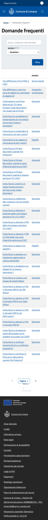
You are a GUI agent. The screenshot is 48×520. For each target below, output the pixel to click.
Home (6, 22)
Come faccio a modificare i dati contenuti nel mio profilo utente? (16, 202)
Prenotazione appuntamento (17, 455)
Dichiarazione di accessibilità (17, 444)
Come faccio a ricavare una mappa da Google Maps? (15, 279)
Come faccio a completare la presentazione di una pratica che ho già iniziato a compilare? (15, 121)
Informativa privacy (12, 434)
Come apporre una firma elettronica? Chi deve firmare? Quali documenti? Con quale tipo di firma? (15, 106)
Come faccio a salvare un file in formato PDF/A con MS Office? (15, 289)
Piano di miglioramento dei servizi (19, 492)
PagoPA (35, 139)
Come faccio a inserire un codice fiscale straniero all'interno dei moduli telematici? (14, 188)
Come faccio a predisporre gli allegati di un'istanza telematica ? (16, 269)
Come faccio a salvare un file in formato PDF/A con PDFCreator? (15, 313)
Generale (36, 101)
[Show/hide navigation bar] (4, 11)
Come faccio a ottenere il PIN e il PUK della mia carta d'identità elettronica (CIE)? (16, 237)
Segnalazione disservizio (15, 487)
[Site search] (42, 11)
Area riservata (10, 423)
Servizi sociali (38, 81)
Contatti (7, 450)
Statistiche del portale (14, 466)
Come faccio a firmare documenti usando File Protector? (13, 151)
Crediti (7, 429)
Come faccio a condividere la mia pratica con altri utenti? (15, 133)
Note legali (8, 439)
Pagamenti (8, 476)
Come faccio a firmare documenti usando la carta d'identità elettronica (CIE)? (15, 163)
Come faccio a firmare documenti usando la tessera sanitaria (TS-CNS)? (16, 175)
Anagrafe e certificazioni (37, 91)
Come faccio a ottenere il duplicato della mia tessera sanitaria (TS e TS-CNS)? (15, 213)
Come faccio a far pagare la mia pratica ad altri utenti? (15, 141)
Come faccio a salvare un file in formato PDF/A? (15, 323)
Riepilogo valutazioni (13, 482)
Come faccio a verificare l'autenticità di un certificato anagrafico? (15, 345)
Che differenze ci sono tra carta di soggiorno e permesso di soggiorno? (16, 92)
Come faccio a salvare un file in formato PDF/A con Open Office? (15, 301)
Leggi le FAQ (9, 471)
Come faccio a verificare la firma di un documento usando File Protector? (14, 357)
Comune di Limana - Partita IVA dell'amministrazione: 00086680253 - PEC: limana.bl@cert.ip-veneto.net (23, 502)
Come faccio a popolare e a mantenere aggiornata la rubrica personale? (15, 257)
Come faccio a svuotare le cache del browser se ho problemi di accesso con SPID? (16, 333)
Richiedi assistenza (12, 460)
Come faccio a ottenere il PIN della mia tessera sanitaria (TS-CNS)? (16, 225)
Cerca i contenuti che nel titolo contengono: (22, 45)
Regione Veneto (10, 3)
